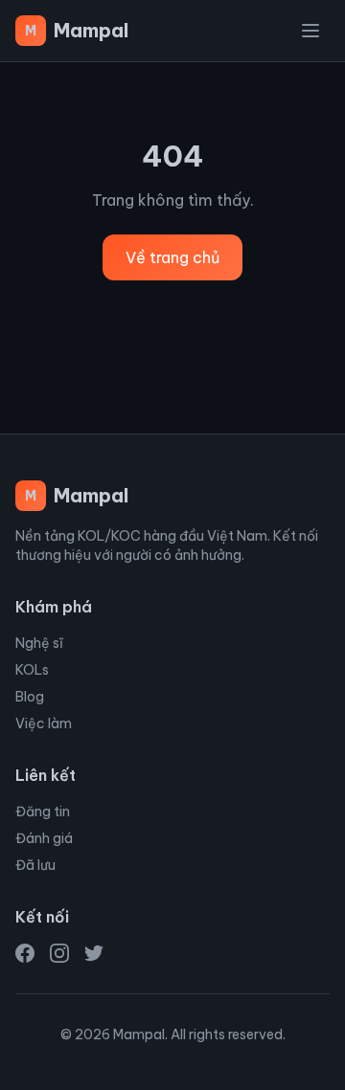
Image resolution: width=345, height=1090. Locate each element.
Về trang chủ (172, 257)
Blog (29, 696)
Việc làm (43, 723)
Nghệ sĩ (39, 643)
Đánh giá (44, 838)
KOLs (32, 669)
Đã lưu (35, 865)
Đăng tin (42, 811)
